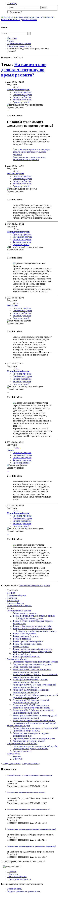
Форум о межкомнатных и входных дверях (34, 616)
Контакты (12, 874)
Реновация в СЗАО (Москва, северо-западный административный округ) (35, 696)
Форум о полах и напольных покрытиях (32, 628)
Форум (10, 41)
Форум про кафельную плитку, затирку (37, 631)
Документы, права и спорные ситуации (32, 664)
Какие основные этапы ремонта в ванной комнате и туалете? (29, 158)
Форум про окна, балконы (25, 636)
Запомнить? (16, 12)
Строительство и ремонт (19, 43)
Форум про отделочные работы (28, 641)
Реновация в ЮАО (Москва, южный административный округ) (30, 680)
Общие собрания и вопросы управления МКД (35, 728)
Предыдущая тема (11, 763)
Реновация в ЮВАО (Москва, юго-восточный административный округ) (35, 675)
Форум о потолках (22, 639)
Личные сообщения (16, 595)
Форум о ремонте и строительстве (23, 891)
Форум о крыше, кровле (24, 633)
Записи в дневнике (22, 99)
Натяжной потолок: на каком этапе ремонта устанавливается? (30, 775)
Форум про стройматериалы (26, 656)
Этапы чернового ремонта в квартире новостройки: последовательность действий (31, 152)
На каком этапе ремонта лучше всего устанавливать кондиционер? (31, 846)
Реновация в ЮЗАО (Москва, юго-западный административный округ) (34, 686)
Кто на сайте (13, 600)
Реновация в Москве (17, 659)
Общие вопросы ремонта (19, 46)
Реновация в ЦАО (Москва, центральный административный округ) (33, 711)
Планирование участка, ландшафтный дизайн (35, 746)
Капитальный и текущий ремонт (29, 741)
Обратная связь (14, 889)
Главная (11, 871)
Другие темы (13, 753)
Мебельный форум (22, 654)
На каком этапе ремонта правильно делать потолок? (26, 792)
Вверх (47, 585)
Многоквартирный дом (18, 725)
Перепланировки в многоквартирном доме (34, 738)
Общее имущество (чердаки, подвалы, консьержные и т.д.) (31, 734)
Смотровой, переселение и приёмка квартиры (35, 662)
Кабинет (11, 593)
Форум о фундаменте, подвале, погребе (32, 626)
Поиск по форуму (15, 603)
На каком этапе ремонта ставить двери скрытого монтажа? (28, 809)
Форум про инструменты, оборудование (32, 651)
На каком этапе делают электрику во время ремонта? (23, 69)
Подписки (12, 598)
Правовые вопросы (22, 751)
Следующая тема (30, 763)
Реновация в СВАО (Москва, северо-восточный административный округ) (31, 706)
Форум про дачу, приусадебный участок (32, 649)
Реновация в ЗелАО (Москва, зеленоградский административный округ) (35, 716)
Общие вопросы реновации (26, 667)
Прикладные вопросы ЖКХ (26, 730)
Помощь (12, 3)
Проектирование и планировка (22, 743)
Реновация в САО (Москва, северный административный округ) (31, 701)
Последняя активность (19, 879)
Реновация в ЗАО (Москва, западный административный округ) (31, 691)
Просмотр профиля (22, 92)
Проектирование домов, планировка (30, 748)
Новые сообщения (16, 876)
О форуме (17, 759)
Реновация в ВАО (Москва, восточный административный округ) (32, 670)
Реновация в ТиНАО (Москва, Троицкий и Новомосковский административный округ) (34, 721)
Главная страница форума (19, 605)
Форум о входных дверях (30, 618)
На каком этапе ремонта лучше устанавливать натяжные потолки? (31, 829)
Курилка (17, 756)
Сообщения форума (22, 94)
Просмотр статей (21, 102)
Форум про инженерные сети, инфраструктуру (27, 645)
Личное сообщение (22, 97)
